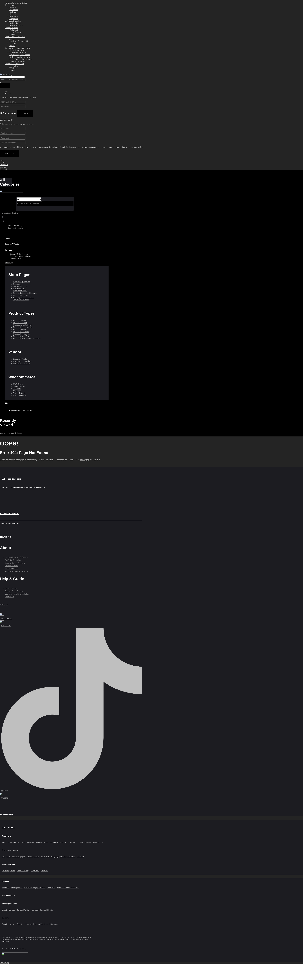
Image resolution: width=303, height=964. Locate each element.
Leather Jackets (15, 23)
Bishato (20, 910)
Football (12, 14)
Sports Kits (13, 66)
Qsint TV (82, 842)
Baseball (12, 7)
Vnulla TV (73, 842)
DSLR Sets (51, 888)
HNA (43, 857)
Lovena (30, 857)
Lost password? (6, 120)
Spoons (12, 34)
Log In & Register (20, 395)
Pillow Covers (15, 32)
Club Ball (13, 12)
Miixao (63, 857)
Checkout (17, 389)
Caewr (36, 857)
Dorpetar (80, 857)
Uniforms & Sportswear (14, 64)
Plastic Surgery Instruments (20, 59)
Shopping (9, 263)
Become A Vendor (12, 244)
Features (16, 284)
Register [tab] (8, 93)
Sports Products (11, 5)
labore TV (21, 842)
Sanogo (12, 910)
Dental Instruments (17, 50)
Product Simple (19, 320)
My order (17, 391)
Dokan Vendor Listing (22, 361)
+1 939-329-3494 (9, 513)
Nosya (19, 888)
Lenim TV (99, 842)
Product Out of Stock (22, 336)
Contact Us (9, 597)
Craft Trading (6, 937)
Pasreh (4, 924)
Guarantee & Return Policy (20, 256)
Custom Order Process (18, 254)
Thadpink (71, 857)
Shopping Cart (19, 386)
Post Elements (19, 289)
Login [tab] (7, 91)
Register (9, 154)
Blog (6, 403)
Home (7, 238)
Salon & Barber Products (15, 37)
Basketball (13, 10)
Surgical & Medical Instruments (17, 48)
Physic (50, 910)
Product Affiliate (19, 329)
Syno (23, 857)
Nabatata (54, 924)
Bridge (34, 888)
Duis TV (90, 842)
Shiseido (44, 871)
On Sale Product (20, 286)
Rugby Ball (13, 19)
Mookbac (16, 857)
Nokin (13, 888)
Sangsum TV (32, 842)
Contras (42, 910)
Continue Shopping (15, 228)
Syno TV (5, 842)
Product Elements (20, 295)
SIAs (48, 857)
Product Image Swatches (23, 327)
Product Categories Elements (25, 293)
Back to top (4, 963)
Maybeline (35, 871)
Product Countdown (21, 334)
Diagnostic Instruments (18, 52)
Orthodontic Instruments (19, 57)
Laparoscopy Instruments (19, 55)
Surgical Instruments (17, 61)
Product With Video (21, 332)
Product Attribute (20, 291)
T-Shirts (12, 68)
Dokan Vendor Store (21, 363)
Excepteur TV (55, 842)
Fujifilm (27, 888)
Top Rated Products (21, 300)
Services (8, 250)
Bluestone (21, 924)
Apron (12, 39)
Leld (3, 857)
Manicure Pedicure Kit (18, 41)
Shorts (12, 70)
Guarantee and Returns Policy (17, 594)
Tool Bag (12, 46)
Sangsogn (55, 857)
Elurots (5, 910)
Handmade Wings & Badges (16, 3)
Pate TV (13, 842)
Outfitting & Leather (13, 21)
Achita (26, 910)
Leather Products (16, 25)
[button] (3, 221)
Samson (29, 924)
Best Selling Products (21, 282)
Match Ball (13, 16)
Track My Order (19, 393)
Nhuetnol (5, 888)
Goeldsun (45, 924)
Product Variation (20, 323)
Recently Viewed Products (23, 298)
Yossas (37, 924)
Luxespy (12, 924)
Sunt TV (65, 842)
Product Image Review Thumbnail (26, 338)
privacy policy (137, 147)
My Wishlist (18, 384)
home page (84, 460)
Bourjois (5, 871)
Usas (9, 857)
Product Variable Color (22, 325)
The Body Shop (23, 871)
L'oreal (12, 871)
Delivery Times (15, 258)
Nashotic (34, 910)
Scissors (12, 43)
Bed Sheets (14, 30)
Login (25, 113)
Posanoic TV (43, 842)
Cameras (41, 888)
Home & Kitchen (11, 28)
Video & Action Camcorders (68, 888)
